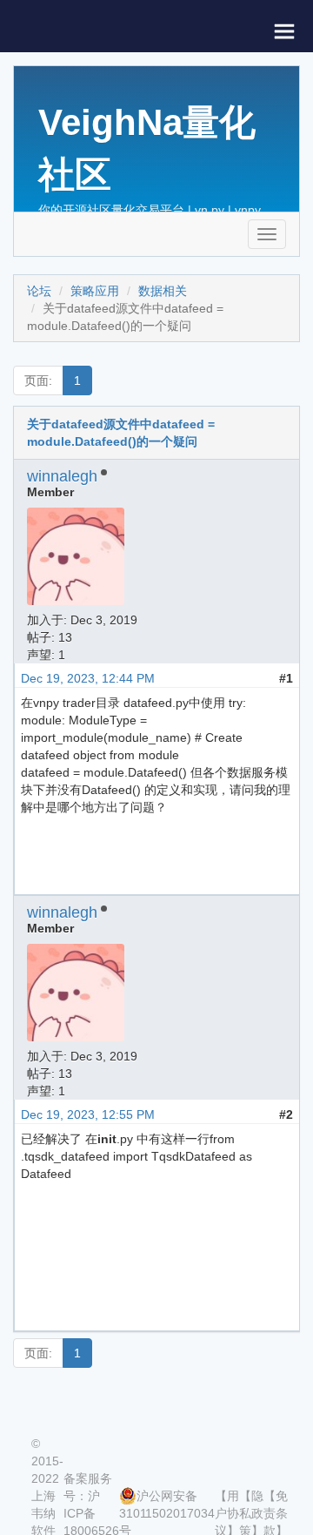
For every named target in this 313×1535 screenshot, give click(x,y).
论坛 (39, 291)
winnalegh (62, 476)
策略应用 (94, 291)
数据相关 (162, 291)
